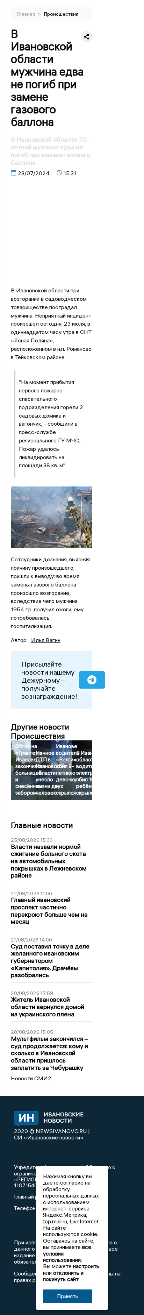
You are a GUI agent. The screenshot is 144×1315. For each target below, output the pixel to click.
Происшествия (61, 14)
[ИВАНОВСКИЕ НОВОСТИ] (24, 1119)
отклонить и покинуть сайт (63, 1275)
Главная (26, 14)
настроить (86, 1266)
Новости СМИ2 (31, 1078)
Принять (67, 1296)
